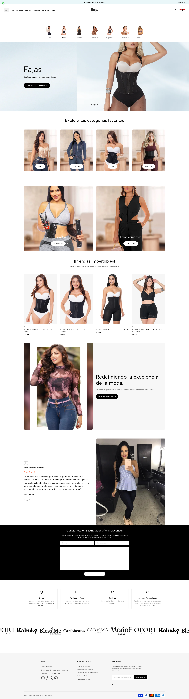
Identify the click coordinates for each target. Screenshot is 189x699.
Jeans (49, 38)
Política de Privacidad (84, 666)
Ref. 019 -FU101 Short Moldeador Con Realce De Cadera (148, 331)
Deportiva (109, 38)
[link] (21, 631)
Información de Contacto (85, 669)
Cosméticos (125, 38)
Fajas (64, 38)
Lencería (140, 38)
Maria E (26, 327)
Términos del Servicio (84, 679)
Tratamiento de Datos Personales (87, 673)
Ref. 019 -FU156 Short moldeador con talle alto (112, 330)
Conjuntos (94, 38)
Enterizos (79, 38)
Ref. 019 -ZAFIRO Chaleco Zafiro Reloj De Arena (38, 331)
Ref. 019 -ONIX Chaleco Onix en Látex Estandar (73, 331)
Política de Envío (82, 676)
